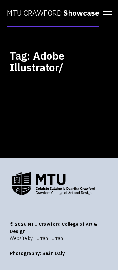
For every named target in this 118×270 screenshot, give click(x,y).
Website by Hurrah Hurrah (36, 238)
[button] (105, 13)
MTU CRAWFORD (53, 13)
